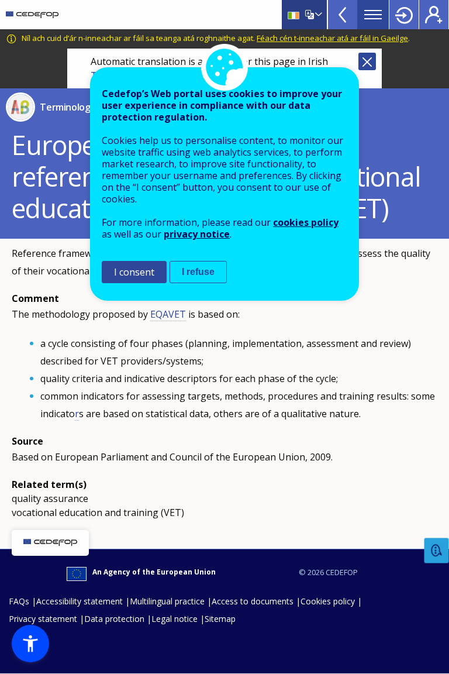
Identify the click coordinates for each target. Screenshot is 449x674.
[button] (30, 643)
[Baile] (32, 14)
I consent (134, 272)
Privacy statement (43, 618)
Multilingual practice (167, 601)
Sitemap (220, 618)
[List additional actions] (317, 14)
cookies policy (306, 222)
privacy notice (197, 234)
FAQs (19, 601)
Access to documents (252, 601)
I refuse (198, 272)
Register (433, 14)
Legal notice (174, 618)
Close (367, 61)
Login (404, 14)
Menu (373, 14)
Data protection (114, 618)
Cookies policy (328, 601)
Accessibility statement (79, 601)
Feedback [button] (436, 550)
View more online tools (342, 14)
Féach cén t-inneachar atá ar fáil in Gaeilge (332, 38)
